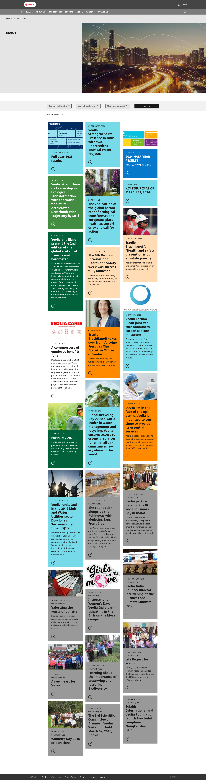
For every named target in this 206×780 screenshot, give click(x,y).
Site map (83, 777)
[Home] (22, 11)
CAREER (89, 12)
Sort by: (50, 114)
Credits (45, 777)
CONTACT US (102, 12)
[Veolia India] (29, 4)
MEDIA (80, 12)
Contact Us (56, 777)
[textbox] (58, 106)
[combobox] (59, 106)
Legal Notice (32, 777)
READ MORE (102, 339)
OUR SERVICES (55, 12)
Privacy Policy (70, 777)
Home (7, 19)
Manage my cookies (99, 777)
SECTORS (69, 12)
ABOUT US (40, 12)
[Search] (184, 12)
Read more (65, 148)
